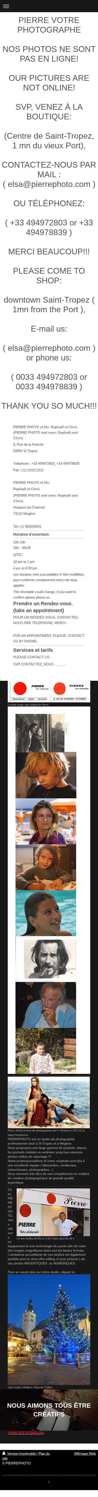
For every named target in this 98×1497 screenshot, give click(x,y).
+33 (21, 526)
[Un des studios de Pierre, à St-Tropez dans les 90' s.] (53, 1212)
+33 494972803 (32, 470)
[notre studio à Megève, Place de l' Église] (49, 1329)
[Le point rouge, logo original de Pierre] (49, 691)
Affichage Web (85, 1453)
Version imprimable (21, 1453)
